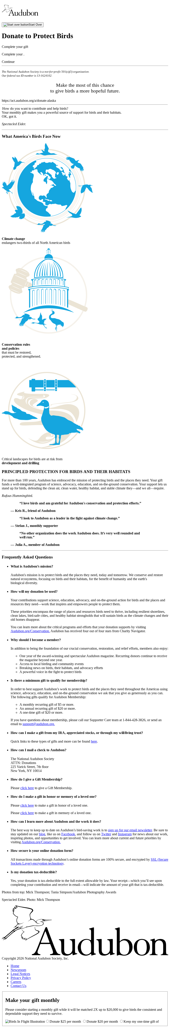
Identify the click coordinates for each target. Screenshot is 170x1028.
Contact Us (18, 986)
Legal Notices (20, 974)
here (94, 741)
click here (27, 788)
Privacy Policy (21, 978)
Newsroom (18, 970)
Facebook (68, 834)
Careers (16, 982)
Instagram (125, 834)
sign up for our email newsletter (130, 830)
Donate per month (66, 1021)
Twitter (106, 834)
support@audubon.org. (39, 724)
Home (15, 966)
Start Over (35, 24)
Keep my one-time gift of (141, 1021)
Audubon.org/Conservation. (30, 631)
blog (42, 834)
